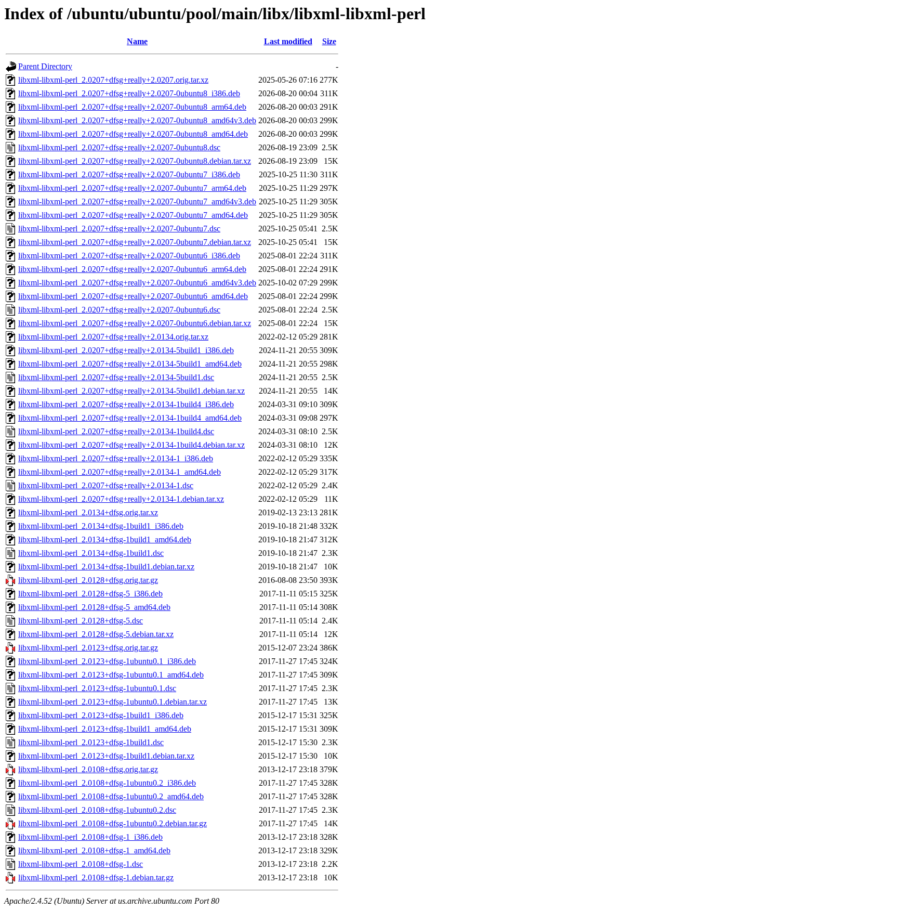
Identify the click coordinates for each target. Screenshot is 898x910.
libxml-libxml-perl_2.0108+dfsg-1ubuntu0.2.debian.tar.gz (112, 823)
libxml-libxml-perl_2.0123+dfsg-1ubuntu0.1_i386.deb (107, 661)
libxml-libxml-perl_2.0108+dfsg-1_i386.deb (90, 837)
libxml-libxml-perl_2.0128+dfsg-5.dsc (80, 620)
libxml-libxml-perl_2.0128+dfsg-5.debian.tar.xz (96, 634)
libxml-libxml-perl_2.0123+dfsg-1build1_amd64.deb (104, 728)
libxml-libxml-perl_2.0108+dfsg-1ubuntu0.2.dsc (97, 809)
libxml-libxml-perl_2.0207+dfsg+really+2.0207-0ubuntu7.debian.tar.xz (134, 242)
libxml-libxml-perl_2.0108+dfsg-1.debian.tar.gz (96, 877)
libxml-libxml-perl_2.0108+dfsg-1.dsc (80, 864)
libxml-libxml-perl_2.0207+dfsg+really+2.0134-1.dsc (105, 485)
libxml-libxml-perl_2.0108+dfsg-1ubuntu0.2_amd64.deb (111, 796)
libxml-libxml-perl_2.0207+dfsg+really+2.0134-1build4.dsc (116, 431)
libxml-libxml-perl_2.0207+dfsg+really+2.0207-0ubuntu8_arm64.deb (132, 106)
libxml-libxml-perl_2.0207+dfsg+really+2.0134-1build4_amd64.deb (130, 417)
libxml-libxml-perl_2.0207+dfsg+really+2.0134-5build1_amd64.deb (130, 363)
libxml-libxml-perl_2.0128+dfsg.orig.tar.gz (88, 580)
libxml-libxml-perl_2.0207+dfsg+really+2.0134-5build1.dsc (116, 377)
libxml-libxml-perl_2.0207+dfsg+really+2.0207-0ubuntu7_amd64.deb (133, 215)
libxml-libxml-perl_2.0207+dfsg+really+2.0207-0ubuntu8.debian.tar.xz (134, 161)
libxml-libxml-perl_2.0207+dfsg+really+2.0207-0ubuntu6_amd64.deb (133, 296)
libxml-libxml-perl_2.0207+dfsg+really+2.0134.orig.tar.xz (113, 336)
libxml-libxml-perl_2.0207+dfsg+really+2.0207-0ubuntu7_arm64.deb (132, 188)
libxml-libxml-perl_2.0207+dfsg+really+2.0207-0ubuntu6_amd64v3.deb (137, 282)
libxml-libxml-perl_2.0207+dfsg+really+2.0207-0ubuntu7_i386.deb (129, 174)
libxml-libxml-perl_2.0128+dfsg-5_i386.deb (90, 593)
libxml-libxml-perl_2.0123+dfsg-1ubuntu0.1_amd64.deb (111, 674)
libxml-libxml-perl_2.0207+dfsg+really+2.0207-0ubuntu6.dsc (119, 309)
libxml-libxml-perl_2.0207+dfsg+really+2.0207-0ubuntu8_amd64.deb (133, 133)
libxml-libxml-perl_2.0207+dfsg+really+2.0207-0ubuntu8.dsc (119, 147)
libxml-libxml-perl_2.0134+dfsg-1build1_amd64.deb (104, 539)
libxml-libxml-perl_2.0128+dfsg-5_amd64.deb (94, 607)
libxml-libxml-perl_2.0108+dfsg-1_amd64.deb (94, 850)
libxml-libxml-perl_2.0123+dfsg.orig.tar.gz (88, 647)
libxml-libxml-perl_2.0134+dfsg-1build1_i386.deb (100, 526)
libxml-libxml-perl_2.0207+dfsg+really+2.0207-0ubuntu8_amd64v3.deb (137, 120)
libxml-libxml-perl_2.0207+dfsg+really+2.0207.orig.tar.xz (113, 79)
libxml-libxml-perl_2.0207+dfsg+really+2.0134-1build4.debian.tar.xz (131, 444)
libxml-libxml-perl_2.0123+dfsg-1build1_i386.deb (100, 715)
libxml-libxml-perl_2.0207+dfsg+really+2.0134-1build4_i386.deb (126, 404)
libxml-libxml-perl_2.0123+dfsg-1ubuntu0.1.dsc (97, 688)
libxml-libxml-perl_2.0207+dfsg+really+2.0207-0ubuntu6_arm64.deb (132, 269)
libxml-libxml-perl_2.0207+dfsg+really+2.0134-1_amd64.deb (119, 471)
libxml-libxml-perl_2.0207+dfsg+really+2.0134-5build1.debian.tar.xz (131, 390)
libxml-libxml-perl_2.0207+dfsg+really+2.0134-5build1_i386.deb (126, 350)
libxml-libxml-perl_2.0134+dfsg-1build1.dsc (91, 553)
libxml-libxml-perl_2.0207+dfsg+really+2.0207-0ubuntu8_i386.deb (129, 93)
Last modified (288, 41)
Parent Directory (45, 66)
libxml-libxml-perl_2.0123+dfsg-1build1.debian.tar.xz (106, 755)
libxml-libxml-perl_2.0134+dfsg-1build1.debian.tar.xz (106, 566)
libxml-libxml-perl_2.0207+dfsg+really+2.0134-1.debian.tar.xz (121, 499)
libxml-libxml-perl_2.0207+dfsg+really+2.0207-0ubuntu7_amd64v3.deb (137, 201)
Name (137, 41)
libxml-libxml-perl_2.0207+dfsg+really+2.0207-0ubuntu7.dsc (119, 228)
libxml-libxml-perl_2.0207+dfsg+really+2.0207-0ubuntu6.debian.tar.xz (134, 323)
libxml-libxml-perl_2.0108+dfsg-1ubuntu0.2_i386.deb (107, 782)
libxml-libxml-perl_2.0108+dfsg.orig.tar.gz (88, 769)
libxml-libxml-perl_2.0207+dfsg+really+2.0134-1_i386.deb (115, 458)
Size (329, 41)
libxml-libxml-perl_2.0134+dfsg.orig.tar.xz (88, 512)
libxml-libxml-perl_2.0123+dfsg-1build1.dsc (91, 742)
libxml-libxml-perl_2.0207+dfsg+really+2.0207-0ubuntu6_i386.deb (129, 255)
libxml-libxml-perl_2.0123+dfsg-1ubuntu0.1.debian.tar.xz (112, 701)
